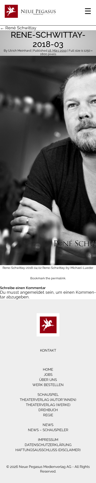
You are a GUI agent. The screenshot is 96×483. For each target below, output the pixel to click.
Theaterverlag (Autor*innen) (48, 400)
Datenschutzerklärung (48, 445)
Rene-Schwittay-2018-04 (20, 268)
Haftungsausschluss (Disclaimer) (48, 450)
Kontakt (48, 350)
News (48, 425)
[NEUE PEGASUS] (48, 324)
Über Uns (48, 380)
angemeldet (32, 292)
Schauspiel (48, 395)
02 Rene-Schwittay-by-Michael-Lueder (65, 268)
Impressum (48, 440)
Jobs (48, 375)
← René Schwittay (18, 27)
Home (48, 369)
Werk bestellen (48, 385)
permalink (58, 278)
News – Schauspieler (48, 430)
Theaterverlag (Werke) (48, 405)
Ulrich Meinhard (19, 50)
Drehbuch (48, 410)
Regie (48, 415)
